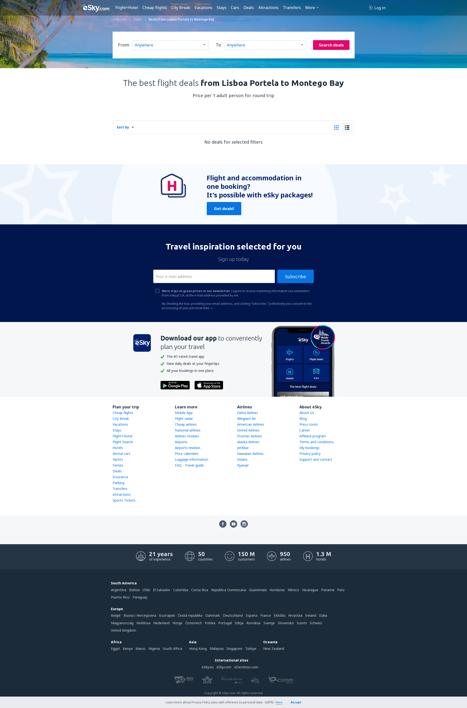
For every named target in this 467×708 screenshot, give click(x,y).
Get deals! (224, 208)
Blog (303, 418)
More (310, 7)
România (253, 623)
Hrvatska (295, 615)
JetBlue (243, 447)
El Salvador (161, 590)
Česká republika (190, 615)
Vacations (203, 7)
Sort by (123, 127)
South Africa (172, 648)
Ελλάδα (279, 615)
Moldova (143, 623)
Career (304, 430)
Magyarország (122, 623)
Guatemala (258, 590)
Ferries (118, 465)
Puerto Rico (120, 597)
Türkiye (250, 648)
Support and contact (315, 459)
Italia (323, 615)
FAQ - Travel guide (189, 465)
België (116, 615)
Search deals (331, 45)
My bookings (309, 447)
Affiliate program (312, 436)
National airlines (187, 430)
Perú (340, 590)
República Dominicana (228, 590)
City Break (180, 7)
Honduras (277, 590)
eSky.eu (208, 667)
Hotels (118, 447)
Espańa (251, 615)
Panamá (327, 590)
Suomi (302, 623)
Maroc (140, 648)
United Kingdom (123, 630)
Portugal (225, 623)
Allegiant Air (246, 418)
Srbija (239, 623)
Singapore (234, 648)
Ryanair (243, 465)
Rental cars (121, 453)
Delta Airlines (247, 412)
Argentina (118, 590)
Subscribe (295, 276)
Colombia (180, 590)
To (218, 45)
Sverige (269, 623)
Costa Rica (199, 590)
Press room (308, 424)
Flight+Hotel (126, 7)
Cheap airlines (186, 424)
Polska (210, 623)
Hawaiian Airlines (250, 453)
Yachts (118, 459)
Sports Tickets (124, 500)
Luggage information (191, 459)
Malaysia (217, 648)
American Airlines (250, 424)
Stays (221, 7)
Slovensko (286, 623)
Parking (118, 482)
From (123, 45)
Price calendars (187, 453)
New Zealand (273, 648)
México (293, 590)
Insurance (120, 477)
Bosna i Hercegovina (140, 615)
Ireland (310, 615)
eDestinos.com (246, 667)
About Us (306, 412)
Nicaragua (310, 590)
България (167, 615)
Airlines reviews (187, 436)
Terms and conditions (316, 442)
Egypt (115, 648)
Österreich (193, 623)
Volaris (242, 459)
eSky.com (223, 667)
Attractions (268, 7)
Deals (248, 7)
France (265, 615)
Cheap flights (155, 7)
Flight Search (123, 442)
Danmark (212, 615)
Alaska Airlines (248, 442)
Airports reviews (187, 447)
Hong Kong (198, 648)
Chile (146, 590)
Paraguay (140, 597)
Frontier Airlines (249, 436)
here (279, 702)
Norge (177, 623)
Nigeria (154, 648)
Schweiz (316, 623)
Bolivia (134, 590)
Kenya (128, 648)
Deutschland (233, 615)
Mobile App (184, 412)
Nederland (161, 623)
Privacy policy (310, 453)
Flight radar (184, 418)
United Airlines (248, 430)
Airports (181, 442)
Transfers (292, 7)
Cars (235, 7)
